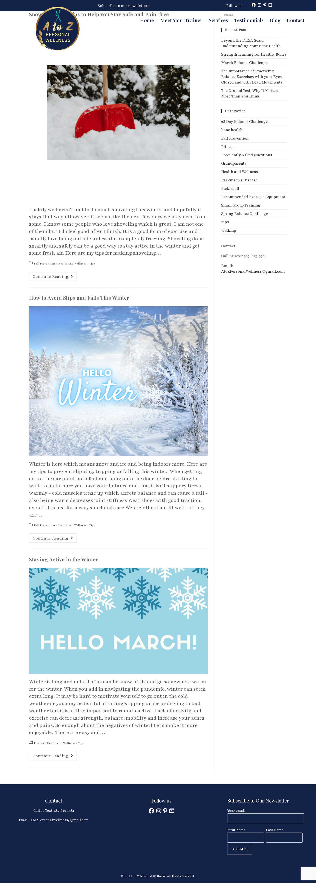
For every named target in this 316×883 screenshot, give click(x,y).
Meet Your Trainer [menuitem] (181, 20)
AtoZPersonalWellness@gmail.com (253, 271)
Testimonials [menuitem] (249, 20)
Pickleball (230, 188)
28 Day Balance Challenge (244, 121)
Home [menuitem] (147, 20)
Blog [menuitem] (275, 20)
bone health (231, 129)
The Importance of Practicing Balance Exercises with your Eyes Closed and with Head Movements (251, 76)
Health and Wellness (72, 263)
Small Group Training (240, 205)
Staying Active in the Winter (63, 559)
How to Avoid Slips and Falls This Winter (79, 297)
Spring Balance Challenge (244, 213)
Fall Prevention (44, 263)
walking (228, 230)
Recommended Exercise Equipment (253, 196)
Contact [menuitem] (295, 20)
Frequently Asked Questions (246, 155)
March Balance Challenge (244, 62)
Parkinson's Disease (239, 180)
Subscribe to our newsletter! (123, 5)
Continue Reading (55, 277)
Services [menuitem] (218, 20)
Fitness (39, 743)
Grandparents (233, 163)
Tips (92, 263)
